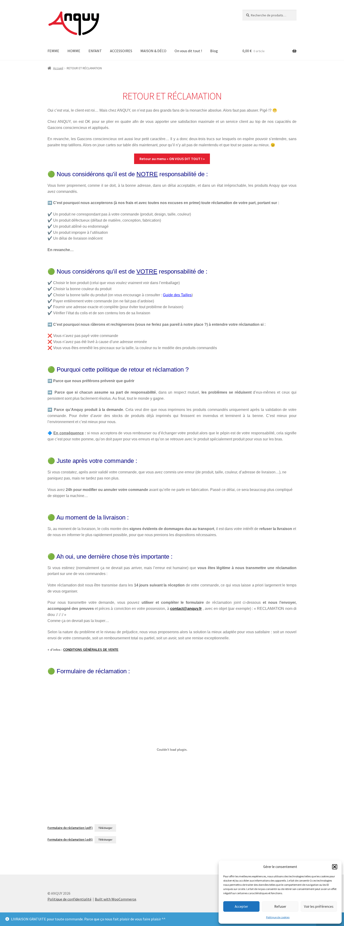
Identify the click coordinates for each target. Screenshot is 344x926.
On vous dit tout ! (188, 50)
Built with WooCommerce (115, 899)
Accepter (241, 906)
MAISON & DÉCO (153, 50)
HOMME (73, 50)
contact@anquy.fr (186, 609)
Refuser (280, 906)
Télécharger (105, 828)
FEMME (53, 50)
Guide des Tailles (177, 295)
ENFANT (95, 50)
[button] (334, 866)
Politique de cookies (277, 917)
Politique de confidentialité (69, 899)
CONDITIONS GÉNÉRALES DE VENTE (90, 649)
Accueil (58, 68)
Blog (214, 50)
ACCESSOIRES (121, 50)
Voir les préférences (318, 906)
